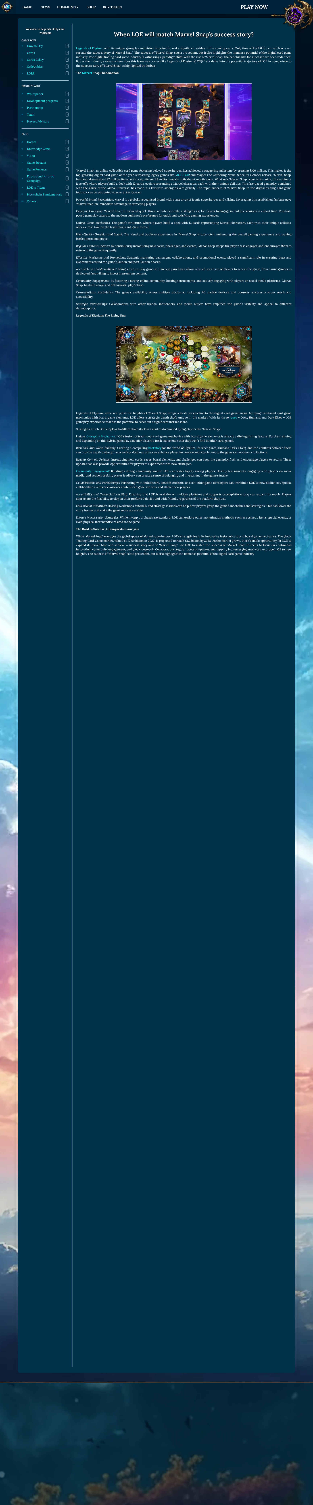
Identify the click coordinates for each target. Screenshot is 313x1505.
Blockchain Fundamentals (44, 194)
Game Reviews (37, 169)
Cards (31, 53)
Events (31, 142)
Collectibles (35, 66)
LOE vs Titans (36, 187)
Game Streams (36, 162)
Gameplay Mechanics (100, 436)
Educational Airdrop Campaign (40, 178)
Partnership (35, 107)
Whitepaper (35, 94)
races (233, 417)
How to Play (35, 46)
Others (31, 201)
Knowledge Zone (38, 149)
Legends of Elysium (89, 48)
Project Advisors (38, 121)
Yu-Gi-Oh (182, 175)
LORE (31, 73)
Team (30, 114)
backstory (154, 448)
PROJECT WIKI (31, 86)
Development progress (42, 101)
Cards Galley (35, 59)
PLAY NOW (254, 7)
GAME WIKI (29, 40)
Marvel (87, 73)
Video (31, 155)
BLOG (25, 134)
